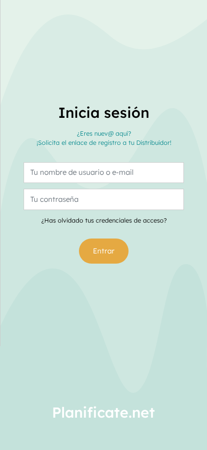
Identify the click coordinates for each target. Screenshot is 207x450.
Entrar (104, 250)
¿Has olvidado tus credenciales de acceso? (104, 220)
